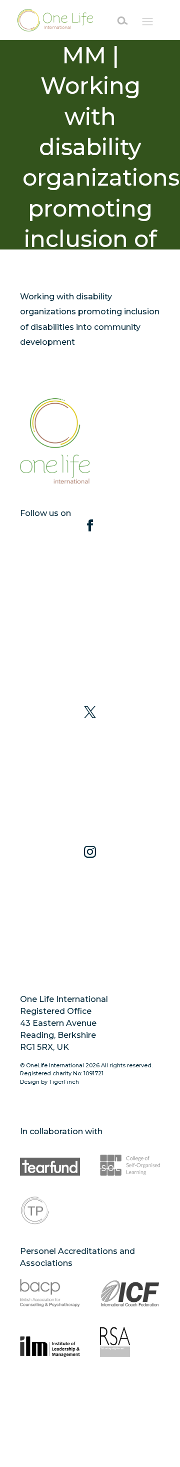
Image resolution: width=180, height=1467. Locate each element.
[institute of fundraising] (50, 1392)
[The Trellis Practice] (50, 1210)
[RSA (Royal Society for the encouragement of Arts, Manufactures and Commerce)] (130, 1342)
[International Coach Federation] (130, 1292)
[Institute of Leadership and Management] (50, 1342)
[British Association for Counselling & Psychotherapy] (50, 1292)
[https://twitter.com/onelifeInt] (90, 776)
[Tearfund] (50, 1161)
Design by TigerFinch (49, 1081)
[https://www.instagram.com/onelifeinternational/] (90, 915)
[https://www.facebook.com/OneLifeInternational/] (90, 612)
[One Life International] (58, 20)
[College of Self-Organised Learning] (130, 1161)
